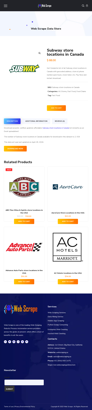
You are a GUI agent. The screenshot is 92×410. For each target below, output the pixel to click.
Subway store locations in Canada (56, 128)
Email (7, 377)
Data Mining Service (55, 316)
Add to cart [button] (24, 221)
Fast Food (71, 91)
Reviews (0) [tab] (60, 121)
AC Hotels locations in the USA (68, 273)
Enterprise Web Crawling (58, 329)
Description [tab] (12, 121)
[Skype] (26, 341)
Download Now (15, 149)
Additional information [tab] (36, 121)
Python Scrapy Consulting (58, 325)
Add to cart (56, 108)
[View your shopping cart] (87, 5)
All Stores (62, 91)
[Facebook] (13, 341)
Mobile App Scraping (56, 320)
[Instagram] (18, 341)
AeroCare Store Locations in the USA (67, 213)
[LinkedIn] (5, 341)
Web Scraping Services (57, 312)
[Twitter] (9, 341)
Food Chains (81, 91)
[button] (39, 53)
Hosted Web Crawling (56, 333)
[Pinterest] (22, 341)
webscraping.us (62, 352)
